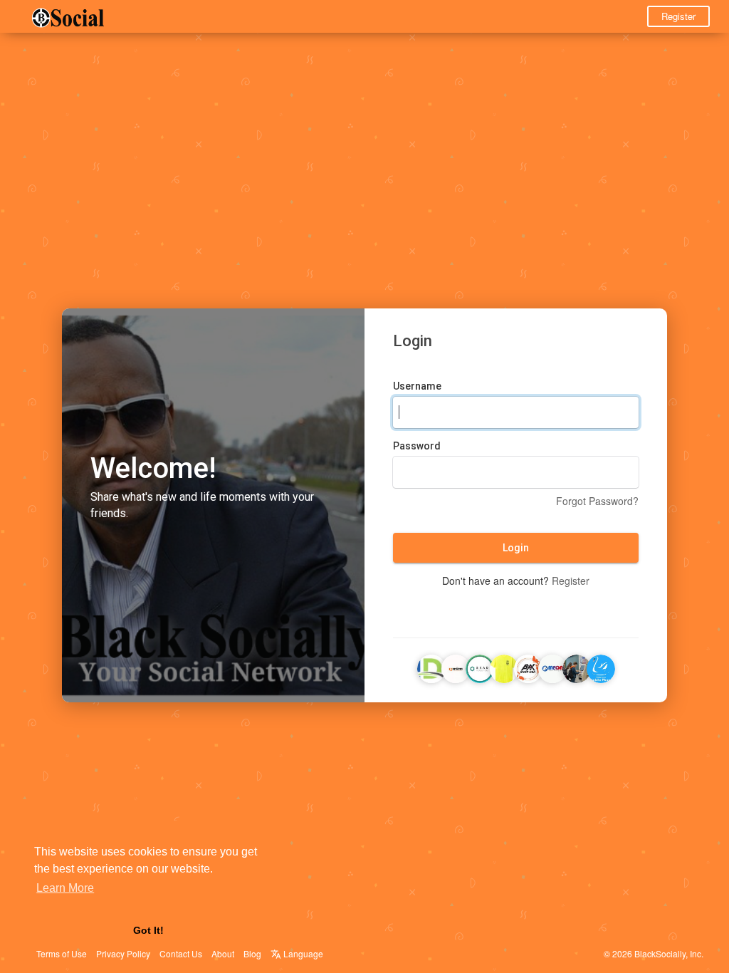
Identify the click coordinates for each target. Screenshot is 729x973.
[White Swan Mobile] (601, 667)
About (222, 953)
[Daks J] (480, 667)
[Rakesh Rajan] (576, 667)
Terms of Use (61, 953)
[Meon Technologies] (552, 667)
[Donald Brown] (528, 667)
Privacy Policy (123, 953)
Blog (252, 953)
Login (516, 547)
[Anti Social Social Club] (504, 667)
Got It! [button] (148, 930)
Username (417, 386)
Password (417, 446)
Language (302, 953)
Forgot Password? (597, 501)
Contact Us (180, 953)
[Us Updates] (455, 667)
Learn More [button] (65, 888)
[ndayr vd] (431, 667)
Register (678, 16)
